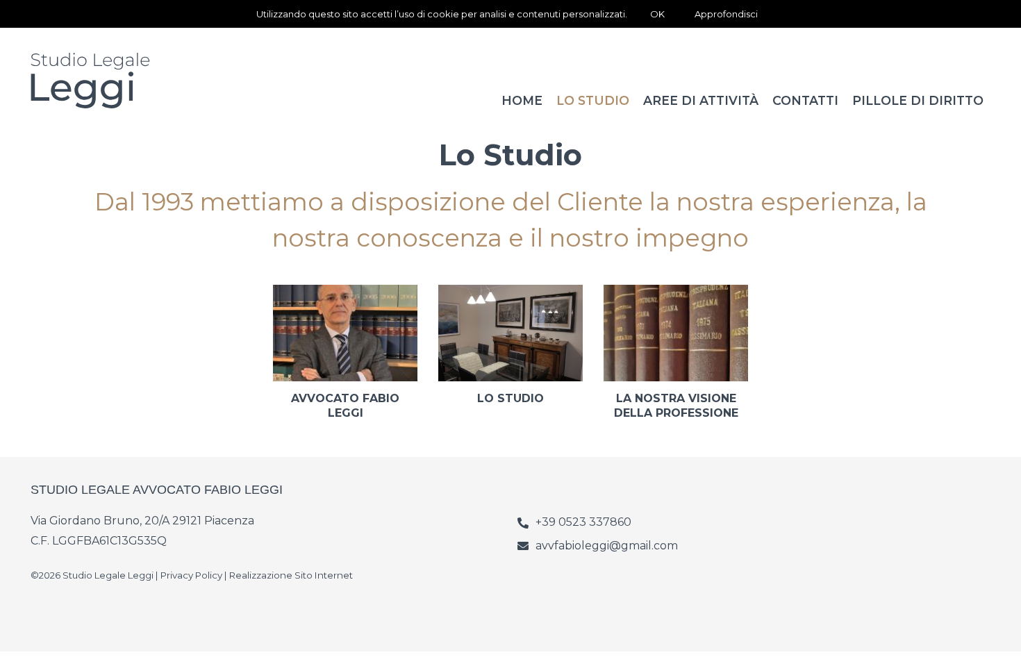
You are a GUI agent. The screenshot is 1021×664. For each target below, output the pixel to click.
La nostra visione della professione (676, 406)
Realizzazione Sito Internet (291, 575)
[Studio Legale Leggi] (114, 80)
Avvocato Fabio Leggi (345, 406)
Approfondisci (726, 13)
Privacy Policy (191, 575)
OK (657, 13)
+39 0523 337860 (583, 522)
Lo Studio (510, 398)
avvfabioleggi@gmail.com (607, 545)
